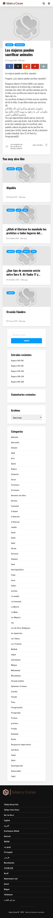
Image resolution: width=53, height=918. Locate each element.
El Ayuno (14, 511)
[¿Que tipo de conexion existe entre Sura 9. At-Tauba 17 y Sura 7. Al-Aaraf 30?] (26, 255)
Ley (12, 622)
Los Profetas (16, 644)
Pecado (14, 697)
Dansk (6, 883)
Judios (13, 585)
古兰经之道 (8, 868)
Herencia (14, 553)
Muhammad (15, 670)
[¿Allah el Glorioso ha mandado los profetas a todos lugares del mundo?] (26, 214)
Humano (14, 559)
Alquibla (11, 188)
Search (26, 341)
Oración (14, 691)
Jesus (13, 580)
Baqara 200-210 (17, 376)
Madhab (14, 649)
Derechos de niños (18, 495)
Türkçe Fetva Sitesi (11, 809)
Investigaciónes (17, 569)
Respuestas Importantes (21, 744)
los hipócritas (16, 633)
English (7, 820)
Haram (13, 548)
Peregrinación (20, 45)
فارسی (6, 857)
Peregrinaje (15, 712)
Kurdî (6, 873)
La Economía (16, 601)
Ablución (14, 437)
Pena (13, 702)
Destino (14, 500)
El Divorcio (15, 522)
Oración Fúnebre (15, 312)
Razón (13, 739)
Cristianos (15, 490)
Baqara (19, 169)
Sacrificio (15, 749)
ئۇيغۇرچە (7, 846)
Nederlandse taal (10, 878)
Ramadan (14, 734)
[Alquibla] (26, 172)
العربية (6, 825)
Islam (13, 575)
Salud (13, 755)
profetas (14, 723)
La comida (15, 596)
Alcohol (14, 447)
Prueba (14, 728)
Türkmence (8, 894)
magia (13, 654)
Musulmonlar (9, 862)
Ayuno (13, 463)
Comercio (26, 251)
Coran (25, 210)
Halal (13, 543)
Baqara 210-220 (17, 371)
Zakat (13, 776)
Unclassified (16, 771)
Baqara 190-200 (17, 381)
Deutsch (7, 836)
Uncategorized (17, 765)
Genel (13, 532)
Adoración (9, 45)
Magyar (7, 889)
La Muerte (15, 606)
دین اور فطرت (9, 899)
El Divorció (15, 516)
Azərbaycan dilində (11, 830)
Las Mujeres (16, 617)
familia (14, 527)
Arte (13, 458)
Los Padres (15, 638)
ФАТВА (7, 841)
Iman (13, 564)
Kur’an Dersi (9, 815)
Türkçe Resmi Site (11, 804)
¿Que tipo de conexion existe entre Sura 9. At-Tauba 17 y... (23, 272)
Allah (18, 210)
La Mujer (14, 612)
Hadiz (13, 537)
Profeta (14, 718)
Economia (15, 506)
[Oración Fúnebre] (26, 296)
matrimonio (15, 659)
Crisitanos (15, 484)
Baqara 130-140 (17, 360)
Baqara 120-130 (17, 365)
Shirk (13, 760)
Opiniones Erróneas (19, 686)
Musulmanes (16, 675)
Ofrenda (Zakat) (17, 681)
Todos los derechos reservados (34, 912)
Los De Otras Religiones (20, 628)
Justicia (14, 591)
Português (8, 852)
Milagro (14, 665)
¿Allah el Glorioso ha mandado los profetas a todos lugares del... (26, 231)
